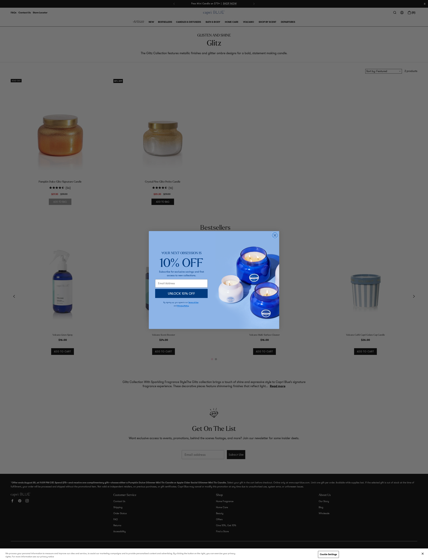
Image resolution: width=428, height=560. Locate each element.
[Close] (422, 553)
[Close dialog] (275, 235)
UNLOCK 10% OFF (181, 293)
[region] (214, 554)
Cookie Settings (328, 554)
